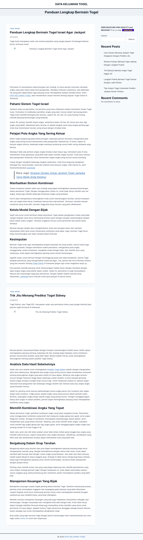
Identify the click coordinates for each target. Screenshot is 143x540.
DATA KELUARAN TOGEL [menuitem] (20, 96)
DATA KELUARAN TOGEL (75, 537)
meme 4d (24, 518)
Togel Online (38, 263)
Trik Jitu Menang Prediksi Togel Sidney (38, 295)
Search (104, 36)
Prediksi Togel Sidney (56, 369)
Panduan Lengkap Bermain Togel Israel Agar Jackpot (47, 32)
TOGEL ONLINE (15, 28)
